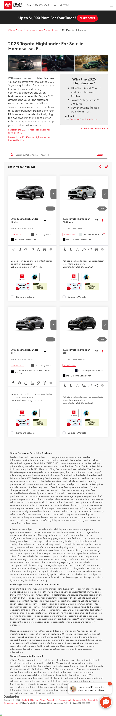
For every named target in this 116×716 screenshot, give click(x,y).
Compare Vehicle (25, 296)
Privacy (43, 700)
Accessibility (52, 700)
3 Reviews (76, 119)
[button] (53, 194)
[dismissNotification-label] (110, 684)
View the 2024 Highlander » (94, 128)
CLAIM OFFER (87, 18)
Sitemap (34, 700)
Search (100, 154)
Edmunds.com (90, 119)
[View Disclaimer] (50, 249)
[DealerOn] (11, 696)
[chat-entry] (106, 702)
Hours (17, 703)
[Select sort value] (105, 166)
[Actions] (50, 220)
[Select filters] (100, 166)
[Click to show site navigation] (111, 5)
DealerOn (26, 700)
